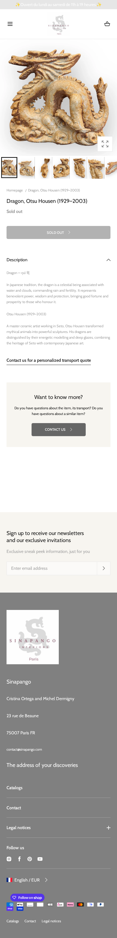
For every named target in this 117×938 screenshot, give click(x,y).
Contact (14, 807)
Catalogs (15, 787)
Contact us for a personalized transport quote (49, 360)
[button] (10, 24)
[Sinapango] (58, 24)
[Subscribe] (103, 568)
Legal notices (19, 827)
